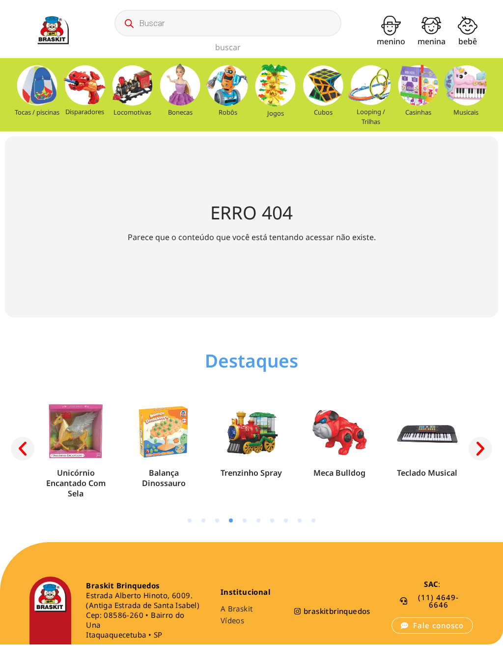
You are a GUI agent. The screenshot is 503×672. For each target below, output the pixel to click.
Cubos (323, 112)
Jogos (275, 113)
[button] (22, 448)
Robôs (228, 112)
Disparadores (84, 111)
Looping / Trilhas (371, 116)
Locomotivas (132, 112)
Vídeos (232, 620)
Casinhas (418, 112)
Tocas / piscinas (37, 112)
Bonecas (180, 112)
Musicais (465, 112)
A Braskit (237, 608)
